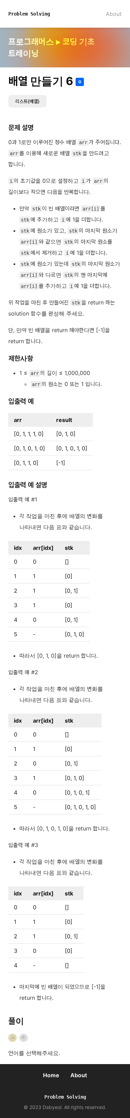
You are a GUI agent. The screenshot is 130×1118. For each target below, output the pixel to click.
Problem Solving (29, 13)
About (114, 14)
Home (51, 1075)
